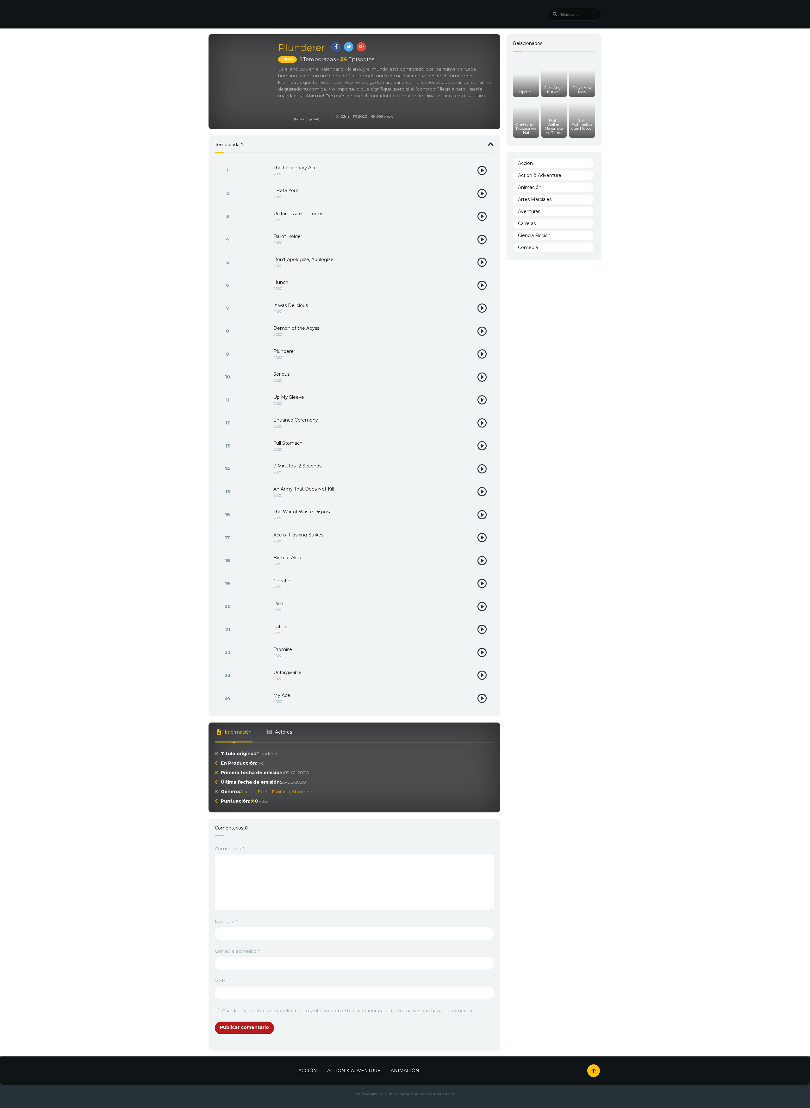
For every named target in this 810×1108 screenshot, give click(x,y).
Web (220, 981)
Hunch (280, 282)
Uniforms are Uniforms (298, 213)
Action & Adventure (539, 175)
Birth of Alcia (287, 557)
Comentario (229, 848)
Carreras (527, 223)
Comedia (528, 247)
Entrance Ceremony (295, 420)
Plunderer (284, 351)
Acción (247, 791)
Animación (529, 187)
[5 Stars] (296, 113)
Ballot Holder (287, 236)
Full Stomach (287, 443)
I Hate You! (285, 190)
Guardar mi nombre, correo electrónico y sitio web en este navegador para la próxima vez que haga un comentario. (349, 1010)
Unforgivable (287, 672)
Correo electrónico (237, 951)
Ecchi (264, 791)
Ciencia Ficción (534, 235)
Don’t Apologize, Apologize (303, 259)
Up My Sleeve (288, 397)
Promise (282, 649)
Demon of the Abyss (296, 328)
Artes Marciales (534, 199)
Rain (278, 603)
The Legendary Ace (295, 168)
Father (280, 626)
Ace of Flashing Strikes (298, 535)
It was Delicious (290, 305)
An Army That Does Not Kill (303, 489)
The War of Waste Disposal (303, 512)
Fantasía (281, 791)
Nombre (226, 921)
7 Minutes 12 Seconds (297, 466)
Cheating (283, 581)
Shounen (302, 791)
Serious (281, 374)
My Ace (281, 695)
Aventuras (529, 211)
